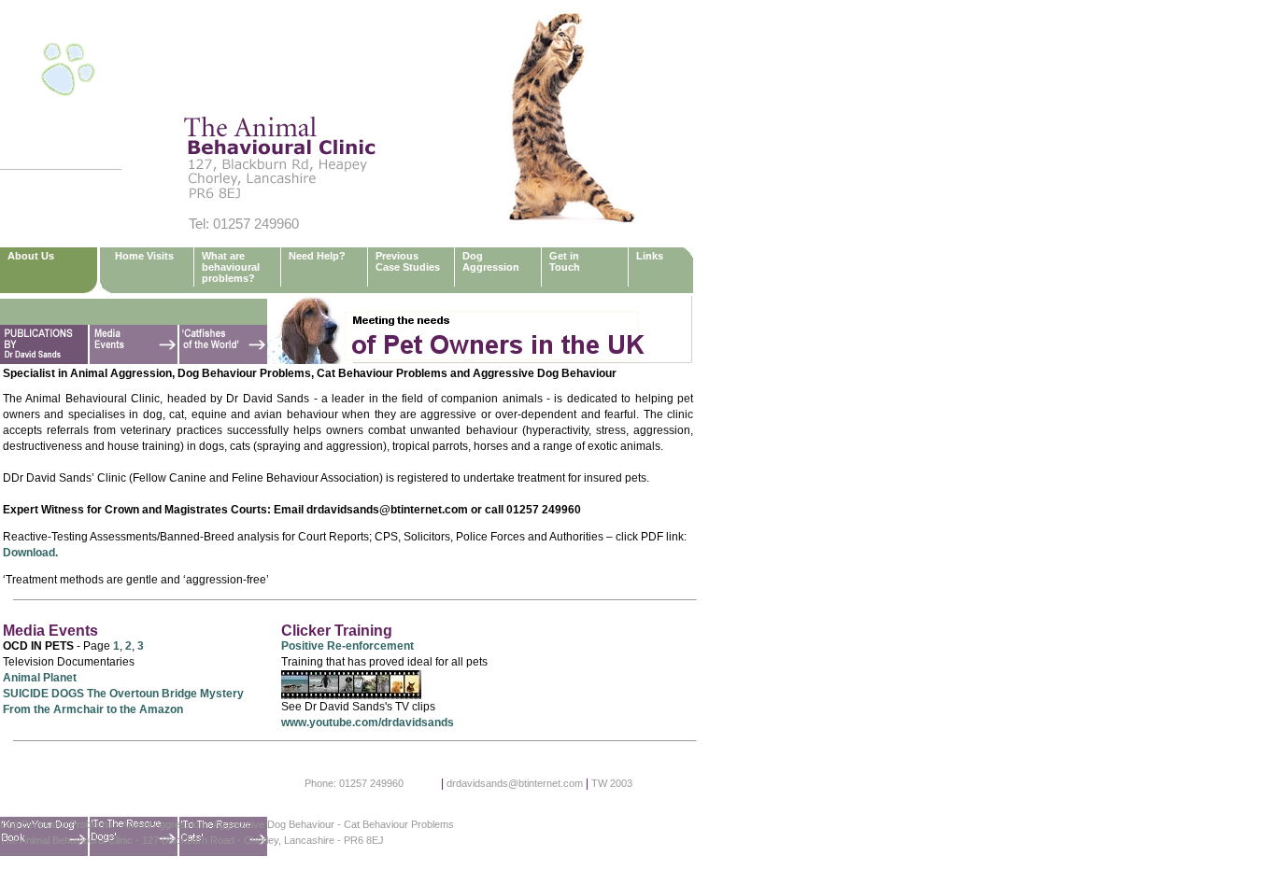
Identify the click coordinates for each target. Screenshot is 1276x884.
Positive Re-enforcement (347, 645)
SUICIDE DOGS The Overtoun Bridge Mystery (123, 693)
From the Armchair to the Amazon (93, 709)
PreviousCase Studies (408, 261)
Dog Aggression (490, 261)
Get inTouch (564, 261)
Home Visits (144, 255)
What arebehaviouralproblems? (231, 267)
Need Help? (317, 255)
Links (649, 255)
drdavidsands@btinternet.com (515, 783)
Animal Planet (40, 677)
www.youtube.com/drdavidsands (367, 722)
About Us (30, 255)
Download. (30, 552)
